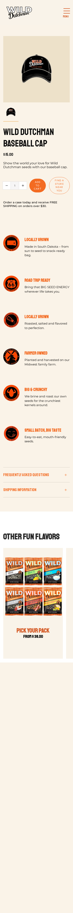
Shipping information (19, 489)
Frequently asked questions (26, 474)
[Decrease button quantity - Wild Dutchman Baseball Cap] (7, 186)
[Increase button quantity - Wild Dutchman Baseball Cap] (23, 186)
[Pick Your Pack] (33, 586)
